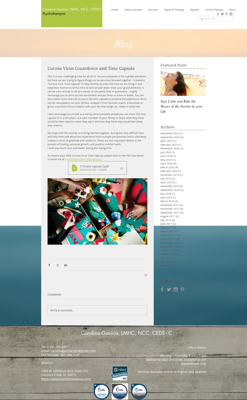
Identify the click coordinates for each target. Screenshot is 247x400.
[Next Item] (200, 83)
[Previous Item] (165, 83)
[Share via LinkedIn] (65, 265)
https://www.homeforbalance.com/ (66, 379)
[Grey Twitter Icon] (222, 14)
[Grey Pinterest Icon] (227, 14)
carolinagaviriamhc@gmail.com (73, 351)
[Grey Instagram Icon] (231, 14)
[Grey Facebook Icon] (218, 14)
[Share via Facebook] (49, 265)
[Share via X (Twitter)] (57, 265)
